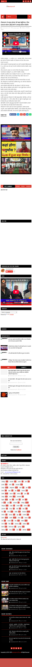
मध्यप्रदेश (27, 28)
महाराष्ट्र (10, 514)
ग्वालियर (18, 493)
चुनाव (25, 493)
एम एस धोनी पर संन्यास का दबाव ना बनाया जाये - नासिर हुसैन (19, 618)
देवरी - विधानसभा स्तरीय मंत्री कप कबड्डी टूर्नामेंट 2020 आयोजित (19, 632)
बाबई (17, 508)
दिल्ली (17, 499)
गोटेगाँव (4, 150)
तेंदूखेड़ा (3, 499)
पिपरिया (25, 505)
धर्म (2, 502)
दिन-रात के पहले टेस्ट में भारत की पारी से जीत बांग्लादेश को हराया (19, 639)
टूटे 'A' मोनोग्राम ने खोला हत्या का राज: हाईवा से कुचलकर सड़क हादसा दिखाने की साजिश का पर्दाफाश (19, 606)
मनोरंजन (3, 514)
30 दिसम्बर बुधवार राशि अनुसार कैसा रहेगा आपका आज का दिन (19, 386)
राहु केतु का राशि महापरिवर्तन (13, 393)
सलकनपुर (17, 523)
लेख (2, 520)
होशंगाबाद (24, 529)
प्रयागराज (3, 508)
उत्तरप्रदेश (18, 484)
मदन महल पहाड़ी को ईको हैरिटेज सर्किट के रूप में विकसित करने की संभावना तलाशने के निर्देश (19, 340)
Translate (11, 314)
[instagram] (30, 1)
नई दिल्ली (15, 502)
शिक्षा (9, 523)
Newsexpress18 (24, 656)
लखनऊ (26, 517)
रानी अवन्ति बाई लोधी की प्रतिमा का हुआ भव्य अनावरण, (19, 353)
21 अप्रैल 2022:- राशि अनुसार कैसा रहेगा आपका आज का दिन (19, 379)
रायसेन (3, 517)
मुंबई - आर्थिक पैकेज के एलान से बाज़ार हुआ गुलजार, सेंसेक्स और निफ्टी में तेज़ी (19, 560)
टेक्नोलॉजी (19, 496)
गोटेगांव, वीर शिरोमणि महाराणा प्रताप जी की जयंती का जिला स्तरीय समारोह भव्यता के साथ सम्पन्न (16, 170)
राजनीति (24, 514)
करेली (20, 487)
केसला (3, 490)
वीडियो (2, 29)
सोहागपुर (3, 529)
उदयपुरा (23, 28)
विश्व (16, 520)
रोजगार (19, 517)
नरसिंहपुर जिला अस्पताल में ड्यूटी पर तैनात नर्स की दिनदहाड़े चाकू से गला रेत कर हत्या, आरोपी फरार (16, 137)
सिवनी (3, 526)
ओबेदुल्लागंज (12, 487)
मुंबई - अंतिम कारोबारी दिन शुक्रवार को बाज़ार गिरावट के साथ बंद (19, 553)
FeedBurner (19, 450)
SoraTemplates (11, 656)
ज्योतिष (8, 367)
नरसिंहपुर (4, 133)
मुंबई (17, 514)
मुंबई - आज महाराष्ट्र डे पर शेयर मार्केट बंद (17, 573)
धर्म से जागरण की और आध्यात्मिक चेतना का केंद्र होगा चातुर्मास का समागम (15, 153)
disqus (23, 186)
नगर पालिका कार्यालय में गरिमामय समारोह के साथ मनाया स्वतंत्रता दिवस (19, 599)
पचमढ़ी (11, 505)
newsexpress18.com (16, 652)
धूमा (8, 502)
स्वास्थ (10, 529)
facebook (28, 186)
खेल (15, 490)
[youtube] (23, 1)
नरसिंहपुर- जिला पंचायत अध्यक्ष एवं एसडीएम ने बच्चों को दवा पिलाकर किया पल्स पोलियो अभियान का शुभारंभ (19, 361)
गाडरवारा (23, 490)
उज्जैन (10, 484)
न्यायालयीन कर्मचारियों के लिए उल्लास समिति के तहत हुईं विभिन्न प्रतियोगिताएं (19, 585)
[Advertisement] (16, 321)
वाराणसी (9, 520)
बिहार (24, 508)
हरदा (17, 529)
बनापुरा (10, 508)
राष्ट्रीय (10, 517)
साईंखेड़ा (24, 523)
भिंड (2, 511)
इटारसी (3, 484)
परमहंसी (18, 505)
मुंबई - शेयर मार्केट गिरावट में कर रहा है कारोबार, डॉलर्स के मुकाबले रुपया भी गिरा (19, 567)
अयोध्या (19, 481)
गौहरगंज (11, 493)
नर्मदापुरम (3, 505)
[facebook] (26, 1)
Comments (23, 367)
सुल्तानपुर (19, 526)
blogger (18, 186)
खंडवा (9, 490)
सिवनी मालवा (11, 526)
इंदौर (26, 481)
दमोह (10, 499)
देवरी (23, 499)
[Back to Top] (21, 648)
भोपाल (8, 511)
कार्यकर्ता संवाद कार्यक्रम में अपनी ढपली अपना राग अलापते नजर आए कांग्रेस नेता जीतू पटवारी (19, 347)
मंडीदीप (16, 511)
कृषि (26, 487)
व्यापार (3, 523)
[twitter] (28, 1)
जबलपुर (3, 496)
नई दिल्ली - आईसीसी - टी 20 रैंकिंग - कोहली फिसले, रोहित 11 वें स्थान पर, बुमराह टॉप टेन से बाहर (19, 625)
